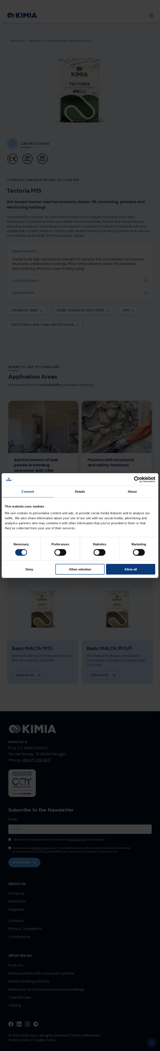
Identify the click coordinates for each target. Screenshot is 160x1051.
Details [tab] (80, 491)
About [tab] (132, 491)
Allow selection (80, 569)
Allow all (130, 569)
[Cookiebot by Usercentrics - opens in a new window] (137, 479)
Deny (29, 569)
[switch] (60, 552)
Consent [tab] (27, 491)
